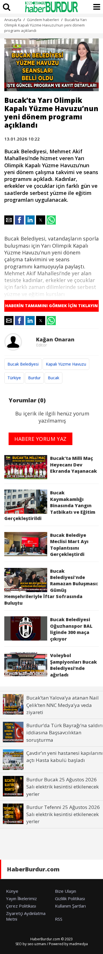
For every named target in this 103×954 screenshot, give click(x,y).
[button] (8, 220)
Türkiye (14, 377)
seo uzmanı (36, 943)
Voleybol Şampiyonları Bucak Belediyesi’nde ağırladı (73, 665)
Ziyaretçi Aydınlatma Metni (25, 916)
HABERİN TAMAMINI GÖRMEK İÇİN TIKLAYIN (51, 305)
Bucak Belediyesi (23, 364)
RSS (58, 919)
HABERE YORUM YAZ (40, 438)
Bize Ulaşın (65, 891)
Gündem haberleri (43, 19)
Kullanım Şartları (70, 906)
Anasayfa (12, 19)
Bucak (53, 377)
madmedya (78, 943)
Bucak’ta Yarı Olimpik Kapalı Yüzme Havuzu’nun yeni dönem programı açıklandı (45, 25)
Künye (12, 891)
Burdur (34, 377)
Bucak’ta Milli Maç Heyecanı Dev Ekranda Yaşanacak (73, 464)
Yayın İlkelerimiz (21, 898)
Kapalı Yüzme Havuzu (66, 364)
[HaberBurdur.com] (51, 7)
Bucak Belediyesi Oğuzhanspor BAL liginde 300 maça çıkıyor (71, 629)
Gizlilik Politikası (70, 898)
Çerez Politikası (21, 906)
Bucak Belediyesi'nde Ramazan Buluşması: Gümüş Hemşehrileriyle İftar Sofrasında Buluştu (51, 587)
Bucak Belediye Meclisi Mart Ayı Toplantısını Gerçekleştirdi (69, 544)
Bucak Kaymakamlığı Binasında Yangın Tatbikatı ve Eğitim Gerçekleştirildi (49, 505)
